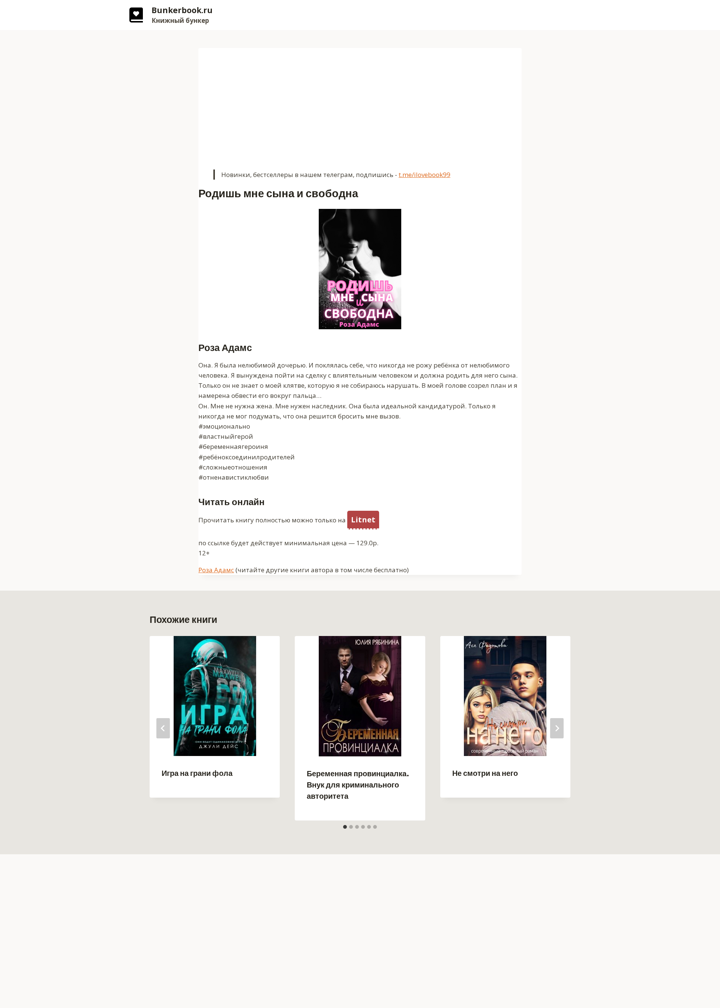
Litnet (363, 519)
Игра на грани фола (197, 773)
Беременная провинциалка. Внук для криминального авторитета (358, 785)
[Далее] (557, 728)
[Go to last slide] (163, 728)
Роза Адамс (216, 570)
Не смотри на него (485, 773)
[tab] (345, 827)
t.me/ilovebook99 (424, 174)
